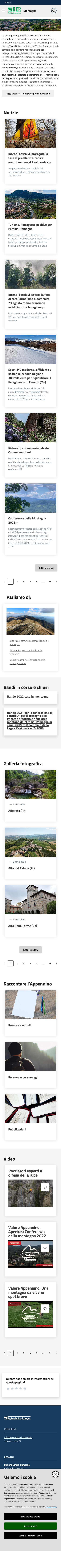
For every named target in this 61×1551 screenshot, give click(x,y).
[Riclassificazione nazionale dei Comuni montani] (30, 427)
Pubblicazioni (17, 1129)
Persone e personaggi (22, 1077)
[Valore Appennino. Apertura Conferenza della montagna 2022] (30, 1254)
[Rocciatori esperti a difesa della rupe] (30, 1193)
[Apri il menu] (3, 10)
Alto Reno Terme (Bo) (22, 926)
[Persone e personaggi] (30, 1056)
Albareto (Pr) (16, 811)
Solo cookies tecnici (30, 1516)
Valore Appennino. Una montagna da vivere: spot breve (28, 1292)
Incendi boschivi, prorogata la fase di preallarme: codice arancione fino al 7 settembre (28, 158)
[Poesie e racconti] (30, 1004)
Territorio (7, 2)
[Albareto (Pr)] (30, 784)
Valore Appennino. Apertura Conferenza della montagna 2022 (27, 1231)
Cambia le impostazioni (30, 1535)
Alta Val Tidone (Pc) (21, 868)
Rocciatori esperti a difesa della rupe (25, 1173)
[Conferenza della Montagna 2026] (30, 498)
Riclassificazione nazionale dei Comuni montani (28, 450)
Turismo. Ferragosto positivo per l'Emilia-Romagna (30, 226)
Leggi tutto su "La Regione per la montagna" (28, 93)
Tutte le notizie (46, 568)
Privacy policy (51, 1506)
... (44, 582)
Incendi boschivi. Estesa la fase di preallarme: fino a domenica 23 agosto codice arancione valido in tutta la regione (29, 301)
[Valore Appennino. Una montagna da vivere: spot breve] (30, 1314)
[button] (54, 10)
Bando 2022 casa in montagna (27, 696)
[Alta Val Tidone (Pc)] (30, 842)
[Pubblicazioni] (30, 1108)
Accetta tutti (30, 1526)
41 (51, 964)
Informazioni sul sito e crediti (18, 1437)
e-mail (15, 1441)
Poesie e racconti (19, 1025)
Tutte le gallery (30, 950)
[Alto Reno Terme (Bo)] (30, 899)
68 (51, 582)
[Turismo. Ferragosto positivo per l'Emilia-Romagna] (30, 204)
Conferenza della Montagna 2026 (27, 520)
